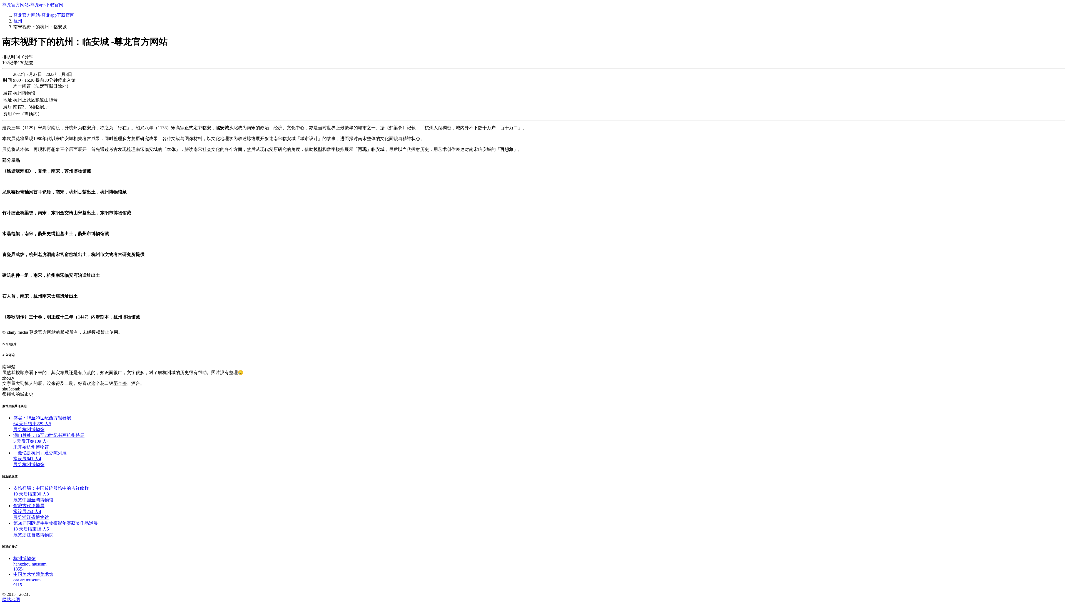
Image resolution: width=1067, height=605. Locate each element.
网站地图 (11, 599)
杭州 (17, 21)
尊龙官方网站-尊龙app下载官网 (32, 5)
